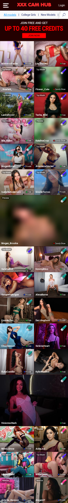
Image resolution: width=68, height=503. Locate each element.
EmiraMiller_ (8, 320)
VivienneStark (9, 423)
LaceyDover (8, 115)
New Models (48, 14)
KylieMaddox (42, 371)
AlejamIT (40, 500)
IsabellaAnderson (11, 192)
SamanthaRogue (10, 294)
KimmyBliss (42, 269)
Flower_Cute (42, 89)
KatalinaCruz (42, 140)
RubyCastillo (8, 371)
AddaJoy (40, 449)
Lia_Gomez (42, 63)
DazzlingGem (43, 320)
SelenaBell (7, 269)
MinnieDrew (7, 449)
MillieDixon (41, 474)
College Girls (28, 14)
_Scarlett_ (6, 89)
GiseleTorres (43, 192)
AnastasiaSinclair (45, 166)
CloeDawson (8, 346)
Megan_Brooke (9, 243)
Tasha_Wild (41, 115)
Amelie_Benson (10, 500)
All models (10, 14)
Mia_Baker (7, 140)
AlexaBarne (42, 294)
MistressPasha (9, 63)
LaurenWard (7, 474)
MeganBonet (8, 166)
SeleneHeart (42, 346)
